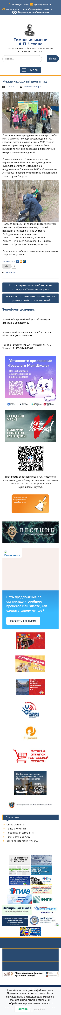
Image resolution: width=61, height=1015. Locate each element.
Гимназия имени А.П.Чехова (30, 42)
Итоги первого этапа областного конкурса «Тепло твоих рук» (30, 287)
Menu (34, 70)
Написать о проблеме (23, 620)
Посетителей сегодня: (19, 832)
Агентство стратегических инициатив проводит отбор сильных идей (30, 298)
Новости (11, 272)
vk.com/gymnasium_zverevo (36, 9)
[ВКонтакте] (17, 260)
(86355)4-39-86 (20, 4)
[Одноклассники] (21, 260)
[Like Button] (6, 266)
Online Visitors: (15, 824)
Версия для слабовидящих (33, 12)
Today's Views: (15, 828)
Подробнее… (40, 1009)
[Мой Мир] (24, 260)
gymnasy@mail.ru (42, 4)
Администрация (32, 86)
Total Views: (13, 836)
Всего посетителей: (18, 840)
